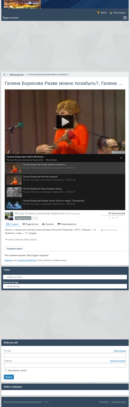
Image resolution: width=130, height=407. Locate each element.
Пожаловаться (68, 224)
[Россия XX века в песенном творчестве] (9, 216)
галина (11, 239)
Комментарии (14, 248)
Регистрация (120, 351)
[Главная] (4, 74)
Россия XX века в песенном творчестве (24, 160)
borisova (33, 239)
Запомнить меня (17, 370)
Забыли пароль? (118, 361)
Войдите (9, 260)
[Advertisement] (65, 46)
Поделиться (31, 224)
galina (26, 239)
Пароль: (8, 360)
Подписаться (23, 218)
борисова (19, 239)
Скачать (49, 224)
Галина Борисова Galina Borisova (24, 156)
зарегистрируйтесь (27, 260)
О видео (14, 224)
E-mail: (7, 350)
